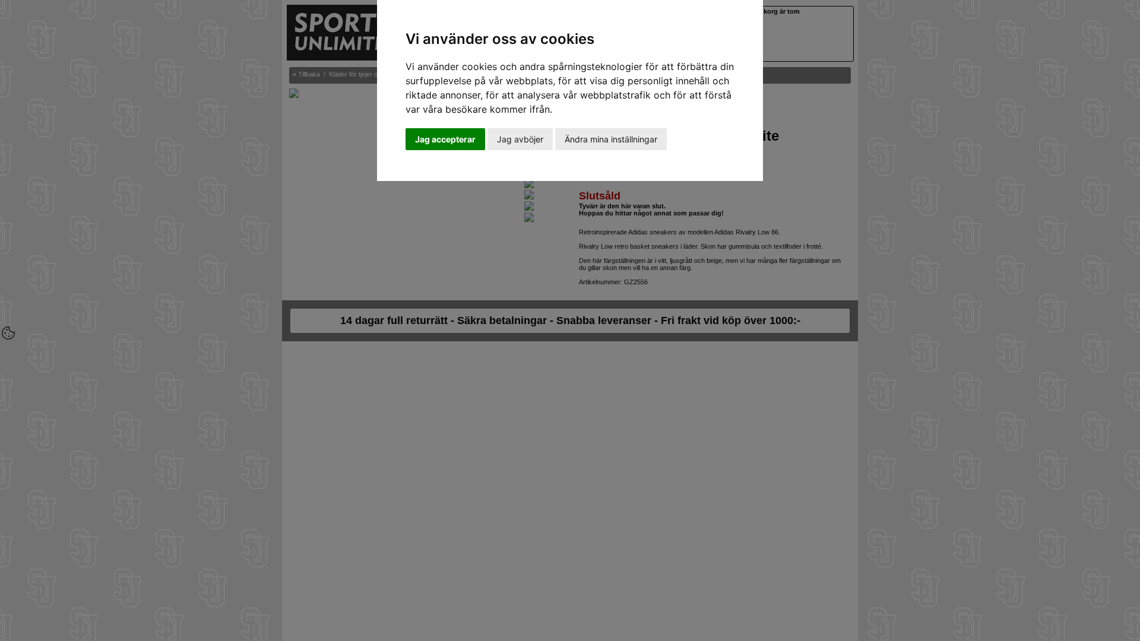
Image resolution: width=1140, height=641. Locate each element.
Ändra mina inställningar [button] (611, 139)
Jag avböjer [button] (520, 139)
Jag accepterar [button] (445, 139)
